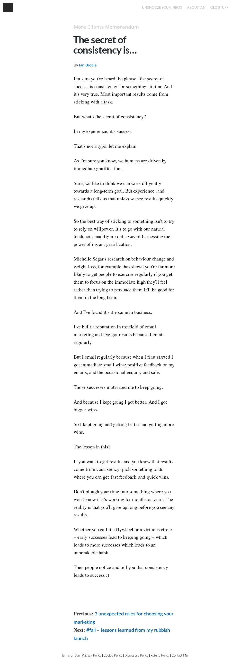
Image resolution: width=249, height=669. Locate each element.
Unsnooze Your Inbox (162, 7)
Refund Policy (160, 655)
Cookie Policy (113, 655)
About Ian (196, 7)
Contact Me (180, 655)
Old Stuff (219, 7)
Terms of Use (71, 655)
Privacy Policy (91, 655)
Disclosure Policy (136, 655)
